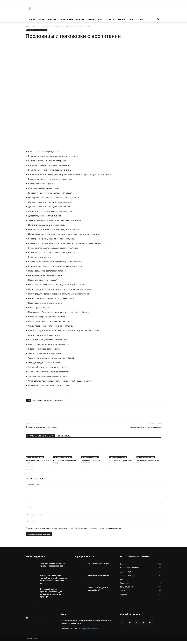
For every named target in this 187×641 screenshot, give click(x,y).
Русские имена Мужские (98, 563)
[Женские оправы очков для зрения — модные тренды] (32, 566)
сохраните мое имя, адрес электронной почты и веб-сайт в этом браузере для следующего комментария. (75, 528)
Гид (131, 19)
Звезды (31, 19)
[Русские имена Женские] (79, 578)
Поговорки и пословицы (49, 26)
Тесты (139, 19)
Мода (41, 19)
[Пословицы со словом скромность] (93, 449)
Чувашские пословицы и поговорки (41, 427)
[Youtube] (150, 622)
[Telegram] (54, 46)
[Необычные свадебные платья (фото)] (79, 590)
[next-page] (31, 468)
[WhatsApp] (49, 46)
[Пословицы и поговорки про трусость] (121, 449)
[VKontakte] (143, 622)
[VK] (60, 46)
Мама (91, 19)
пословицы (59, 400)
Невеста (80, 19)
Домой (28, 26)
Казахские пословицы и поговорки (145, 427)
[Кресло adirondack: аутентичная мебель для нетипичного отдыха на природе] (32, 592)
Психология (66, 19)
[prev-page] (27, 468)
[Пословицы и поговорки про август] (38, 449)
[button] (158, 19)
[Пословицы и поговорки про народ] (65, 449)
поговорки (48, 400)
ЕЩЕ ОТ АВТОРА (64, 436)
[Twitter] (129, 622)
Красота (52, 19)
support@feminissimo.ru (88, 629)
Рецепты (110, 19)
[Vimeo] (136, 622)
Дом (99, 19)
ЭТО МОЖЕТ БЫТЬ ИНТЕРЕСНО (40, 436)
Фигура (121, 19)
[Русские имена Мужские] (79, 566)
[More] (66, 46)
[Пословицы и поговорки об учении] (148, 449)
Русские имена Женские (98, 576)
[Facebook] (122, 622)
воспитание (37, 400)
